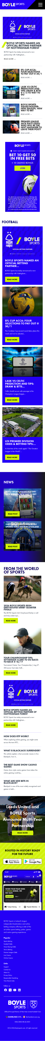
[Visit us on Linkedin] (19, 990)
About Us (6, 972)
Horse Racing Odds (10, 947)
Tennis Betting (8, 950)
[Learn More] (12, 861)
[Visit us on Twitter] (10, 990)
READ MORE (12, 279)
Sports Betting (8, 941)
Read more (11, 621)
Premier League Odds (10, 952)
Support (6, 967)
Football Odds (8, 944)
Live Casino (7, 955)
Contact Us (7, 970)
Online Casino (8, 958)
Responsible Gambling (11, 978)
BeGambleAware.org (33, 1017)
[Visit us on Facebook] (5, 990)
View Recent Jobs (9, 981)
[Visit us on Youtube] (15, 990)
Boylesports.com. (20, 1028)
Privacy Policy (8, 975)
